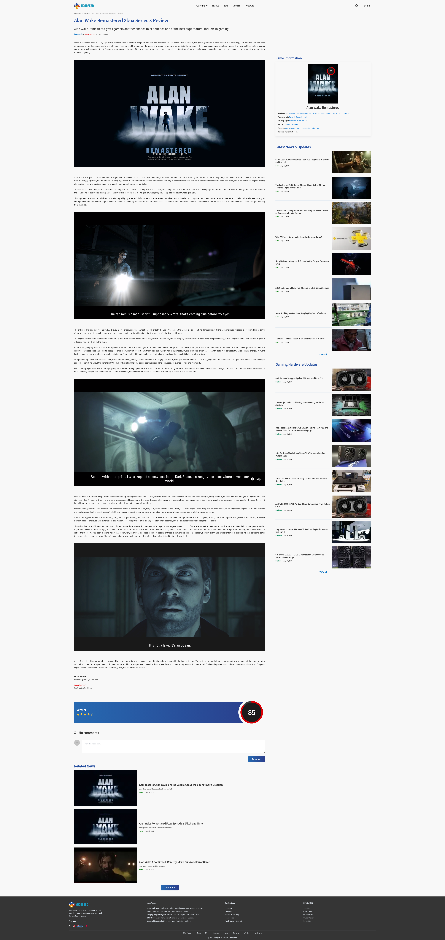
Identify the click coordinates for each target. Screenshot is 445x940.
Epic (333, 113)
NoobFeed (77, 14)
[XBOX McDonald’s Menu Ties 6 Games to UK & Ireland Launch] (351, 299)
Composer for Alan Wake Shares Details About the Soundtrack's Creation (181, 785)
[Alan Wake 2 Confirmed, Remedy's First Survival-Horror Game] (105, 882)
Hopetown (229, 908)
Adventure (288, 124)
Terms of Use (308, 914)
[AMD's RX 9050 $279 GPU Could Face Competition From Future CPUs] (351, 517)
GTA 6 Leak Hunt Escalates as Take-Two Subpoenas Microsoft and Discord (175, 908)
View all (323, 571)
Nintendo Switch (342, 113)
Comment (256, 759)
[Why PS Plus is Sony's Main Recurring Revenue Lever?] (351, 249)
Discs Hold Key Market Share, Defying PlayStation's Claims (169, 921)
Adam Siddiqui (89, 34)
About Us (306, 908)
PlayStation (187, 933)
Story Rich (316, 128)
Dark (293, 128)
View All (323, 354)
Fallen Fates (229, 918)
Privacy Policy (308, 918)
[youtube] (74, 926)
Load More (170, 887)
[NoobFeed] (84, 6)
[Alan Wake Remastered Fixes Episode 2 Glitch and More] (105, 844)
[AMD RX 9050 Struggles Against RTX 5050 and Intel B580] (351, 390)
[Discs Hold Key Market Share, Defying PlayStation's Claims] (351, 325)
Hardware (249, 6)
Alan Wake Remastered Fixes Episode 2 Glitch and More (171, 823)
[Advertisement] (323, 33)
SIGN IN (367, 6)
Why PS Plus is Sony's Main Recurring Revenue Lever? (167, 911)
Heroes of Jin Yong (232, 914)
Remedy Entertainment (298, 117)
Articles (236, 6)
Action (295, 124)
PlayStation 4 (294, 113)
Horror (287, 128)
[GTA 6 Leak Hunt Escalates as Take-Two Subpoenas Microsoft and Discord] (351, 173)
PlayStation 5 (326, 113)
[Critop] (87, 926)
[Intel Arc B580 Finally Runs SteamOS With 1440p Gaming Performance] (351, 466)
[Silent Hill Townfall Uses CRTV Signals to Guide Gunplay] (351, 350)
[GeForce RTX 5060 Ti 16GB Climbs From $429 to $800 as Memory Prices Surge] (351, 568)
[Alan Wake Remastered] (323, 103)
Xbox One (304, 113)
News (226, 6)
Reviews (215, 6)
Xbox (199, 933)
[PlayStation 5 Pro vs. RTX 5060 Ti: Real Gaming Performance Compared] (351, 542)
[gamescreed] (80, 926)
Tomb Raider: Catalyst (233, 921)
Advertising (307, 911)
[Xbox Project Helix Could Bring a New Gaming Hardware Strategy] (351, 415)
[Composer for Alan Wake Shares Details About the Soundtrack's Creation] (105, 805)
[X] (70, 926)
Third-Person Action (304, 128)
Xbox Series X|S (314, 113)
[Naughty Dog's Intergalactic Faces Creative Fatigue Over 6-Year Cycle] (351, 274)
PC (206, 933)
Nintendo (215, 933)
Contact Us (307, 921)
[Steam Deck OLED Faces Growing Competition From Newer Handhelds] (351, 492)
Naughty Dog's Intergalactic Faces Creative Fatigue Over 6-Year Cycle (173, 914)
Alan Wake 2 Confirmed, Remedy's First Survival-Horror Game (174, 862)
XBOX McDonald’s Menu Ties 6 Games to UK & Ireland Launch (170, 918)
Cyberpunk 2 (230, 911)
